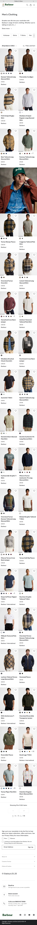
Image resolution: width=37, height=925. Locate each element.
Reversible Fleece (7, 755)
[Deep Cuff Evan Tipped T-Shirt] (16, 571)
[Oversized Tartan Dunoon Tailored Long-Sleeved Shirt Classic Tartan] (9, 499)
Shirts (15, 35)
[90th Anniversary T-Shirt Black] (9, 699)
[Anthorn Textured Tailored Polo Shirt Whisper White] (27, 302)
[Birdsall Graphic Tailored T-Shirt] (34, 491)
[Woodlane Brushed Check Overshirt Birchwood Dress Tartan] (9, 341)
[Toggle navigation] (34, 5)
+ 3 (14, 593)
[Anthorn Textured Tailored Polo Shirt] (34, 294)
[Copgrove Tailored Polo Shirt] (34, 216)
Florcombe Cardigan (26, 77)
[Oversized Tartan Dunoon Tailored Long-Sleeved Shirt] (16, 491)
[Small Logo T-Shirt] (34, 729)
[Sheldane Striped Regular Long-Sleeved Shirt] (34, 90)
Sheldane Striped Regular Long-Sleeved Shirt (26, 118)
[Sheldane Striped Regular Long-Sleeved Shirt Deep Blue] (27, 98)
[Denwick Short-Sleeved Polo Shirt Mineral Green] (9, 419)
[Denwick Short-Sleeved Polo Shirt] (16, 411)
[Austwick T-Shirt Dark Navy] (9, 380)
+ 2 (14, 316)
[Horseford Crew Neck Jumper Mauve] (9, 302)
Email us (11, 885)
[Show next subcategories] (34, 36)
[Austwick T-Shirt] (16, 372)
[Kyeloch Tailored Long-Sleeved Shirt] (34, 372)
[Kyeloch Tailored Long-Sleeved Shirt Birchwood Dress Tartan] (27, 380)
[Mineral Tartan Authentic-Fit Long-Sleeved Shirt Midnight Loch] (27, 458)
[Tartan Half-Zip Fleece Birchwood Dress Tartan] (27, 540)
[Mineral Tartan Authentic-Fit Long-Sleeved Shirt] (34, 450)
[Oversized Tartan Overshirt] (16, 255)
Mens (5, 838)
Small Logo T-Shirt (25, 755)
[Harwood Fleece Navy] (27, 660)
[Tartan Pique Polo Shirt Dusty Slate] (9, 774)
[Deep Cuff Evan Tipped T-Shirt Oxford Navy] (9, 579)
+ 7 (32, 153)
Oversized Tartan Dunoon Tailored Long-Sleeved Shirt (8, 519)
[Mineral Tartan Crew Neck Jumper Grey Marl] (9, 540)
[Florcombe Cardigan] (34, 51)
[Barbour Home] (7, 5)
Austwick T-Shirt (6, 398)
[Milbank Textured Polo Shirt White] (9, 618)
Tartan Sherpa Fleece (8, 242)
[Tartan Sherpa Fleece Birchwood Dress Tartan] (9, 224)
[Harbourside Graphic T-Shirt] (16, 450)
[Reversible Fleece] (16, 729)
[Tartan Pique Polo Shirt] (16, 766)
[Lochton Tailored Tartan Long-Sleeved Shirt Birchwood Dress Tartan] (9, 660)
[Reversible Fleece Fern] (9, 738)
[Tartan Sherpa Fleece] (16, 216)
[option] (9, 67)
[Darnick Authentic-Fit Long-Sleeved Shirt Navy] (27, 419)
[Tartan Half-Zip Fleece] (34, 532)
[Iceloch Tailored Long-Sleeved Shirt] (34, 255)
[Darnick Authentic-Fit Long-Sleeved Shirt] (34, 411)
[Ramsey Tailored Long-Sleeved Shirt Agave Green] (27, 140)
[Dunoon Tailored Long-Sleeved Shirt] (16, 51)
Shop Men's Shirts (18, 210)
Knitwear (6, 35)
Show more (6, 28)
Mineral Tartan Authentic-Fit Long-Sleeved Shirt (26, 478)
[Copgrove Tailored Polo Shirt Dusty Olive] (27, 224)
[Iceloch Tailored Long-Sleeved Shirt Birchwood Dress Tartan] (27, 263)
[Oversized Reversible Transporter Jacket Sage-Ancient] (27, 699)
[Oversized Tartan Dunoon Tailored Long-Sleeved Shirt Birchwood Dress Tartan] (27, 618)
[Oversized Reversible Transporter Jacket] (34, 690)
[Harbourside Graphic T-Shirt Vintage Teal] (9, 458)
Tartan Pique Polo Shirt (8, 792)
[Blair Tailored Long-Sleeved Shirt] (16, 131)
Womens (12, 838)
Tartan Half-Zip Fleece (27, 558)
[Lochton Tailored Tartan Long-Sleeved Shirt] (16, 651)
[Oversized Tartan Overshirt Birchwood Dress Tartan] (9, 263)
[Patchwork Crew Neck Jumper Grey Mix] (27, 341)
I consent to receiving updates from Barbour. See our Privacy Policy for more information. (18, 842)
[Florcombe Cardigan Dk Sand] (27, 59)
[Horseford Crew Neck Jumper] (16, 294)
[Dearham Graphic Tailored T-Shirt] (34, 571)
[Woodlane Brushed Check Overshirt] (16, 333)
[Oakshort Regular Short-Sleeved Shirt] (34, 766)
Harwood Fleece (25, 677)
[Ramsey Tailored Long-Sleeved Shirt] (34, 131)
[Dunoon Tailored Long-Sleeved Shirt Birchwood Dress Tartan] (9, 59)
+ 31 (14, 788)
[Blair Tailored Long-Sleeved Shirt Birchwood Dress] (9, 140)
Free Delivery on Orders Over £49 (18, 1)
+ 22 (32, 751)
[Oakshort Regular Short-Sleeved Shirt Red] (27, 774)
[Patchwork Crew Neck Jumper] (34, 333)
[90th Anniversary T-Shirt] (16, 690)
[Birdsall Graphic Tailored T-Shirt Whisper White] (27, 499)
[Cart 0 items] (31, 5)
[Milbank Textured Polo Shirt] (16, 610)
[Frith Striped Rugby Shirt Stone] (9, 98)
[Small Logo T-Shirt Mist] (27, 738)
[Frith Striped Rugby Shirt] (16, 90)
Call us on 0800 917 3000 (16, 901)
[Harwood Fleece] (34, 651)
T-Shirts (23, 35)
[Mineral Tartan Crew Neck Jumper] (16, 532)
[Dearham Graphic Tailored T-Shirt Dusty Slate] (27, 579)
